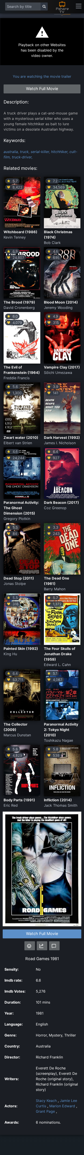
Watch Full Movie (42, 933)
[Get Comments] (54, 945)
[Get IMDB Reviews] (29, 945)
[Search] (44, 6)
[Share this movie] (42, 945)
